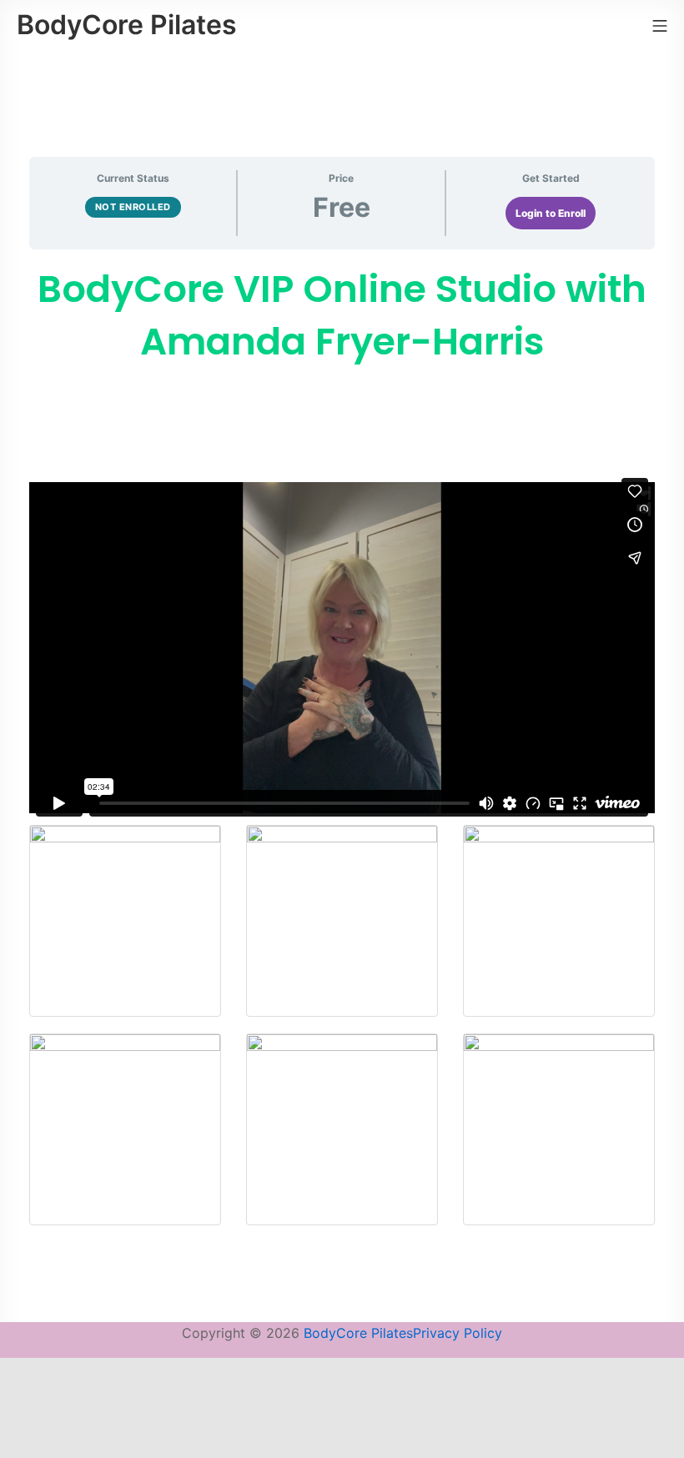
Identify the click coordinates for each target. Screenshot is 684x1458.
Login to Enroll (551, 213)
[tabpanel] (342, 752)
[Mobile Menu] (659, 24)
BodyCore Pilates (358, 1333)
